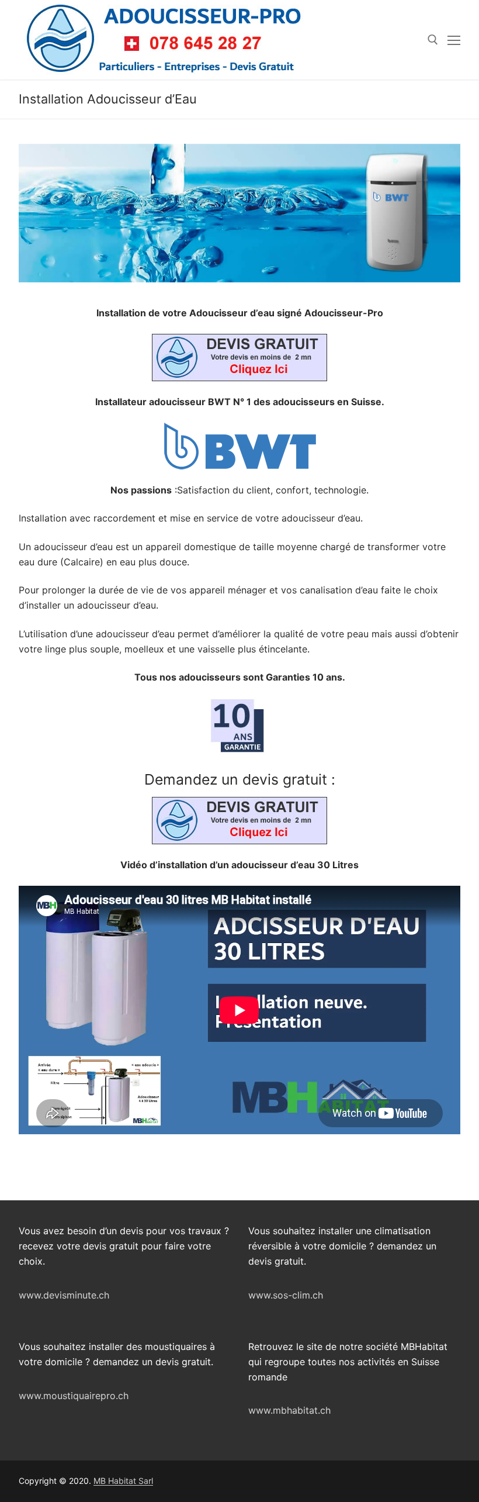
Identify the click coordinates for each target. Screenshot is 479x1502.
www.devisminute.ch (64, 1295)
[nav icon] (453, 39)
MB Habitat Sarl (123, 1481)
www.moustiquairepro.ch (74, 1395)
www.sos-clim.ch (285, 1295)
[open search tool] (433, 39)
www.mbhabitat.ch (289, 1410)
